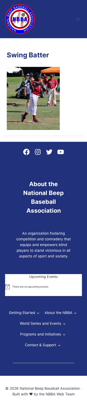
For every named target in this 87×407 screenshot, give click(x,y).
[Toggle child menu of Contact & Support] (59, 345)
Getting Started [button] (22, 313)
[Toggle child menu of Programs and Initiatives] (64, 334)
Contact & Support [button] (40, 345)
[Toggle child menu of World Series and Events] (64, 323)
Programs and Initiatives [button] (40, 334)
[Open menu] (78, 19)
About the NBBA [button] (58, 313)
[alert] (43, 286)
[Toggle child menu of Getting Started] (38, 312)
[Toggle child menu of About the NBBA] (75, 312)
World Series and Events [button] (40, 323)
